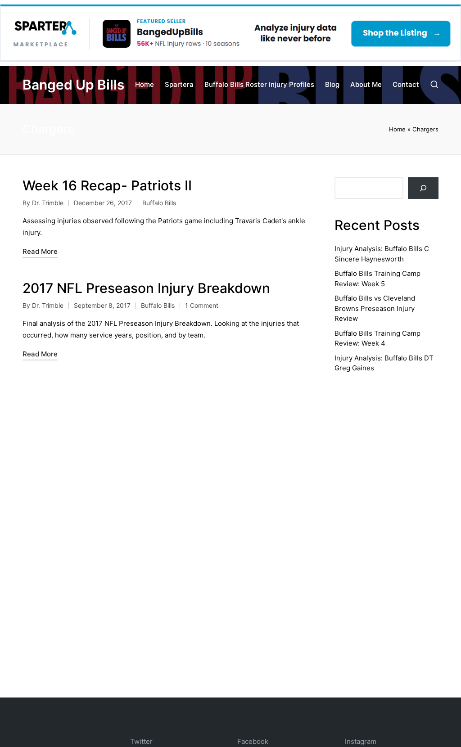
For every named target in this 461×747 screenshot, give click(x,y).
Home (397, 129)
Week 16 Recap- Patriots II (107, 185)
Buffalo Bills (159, 203)
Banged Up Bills (73, 84)
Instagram (360, 741)
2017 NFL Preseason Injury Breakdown (146, 288)
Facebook (252, 741)
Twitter (141, 741)
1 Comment (201, 305)
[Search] (423, 188)
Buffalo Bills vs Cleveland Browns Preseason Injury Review (374, 308)
